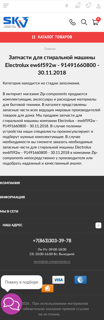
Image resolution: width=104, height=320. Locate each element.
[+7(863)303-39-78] (72, 22)
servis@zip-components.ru (52, 261)
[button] (11, 304)
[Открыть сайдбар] (6, 5)
